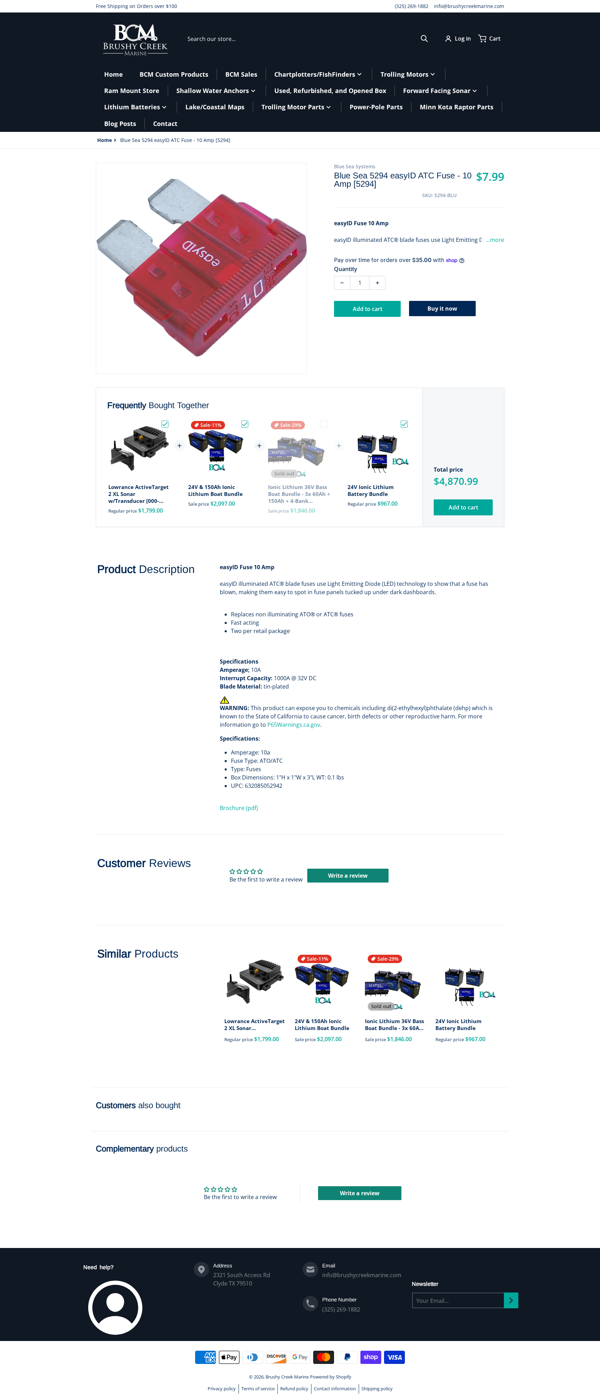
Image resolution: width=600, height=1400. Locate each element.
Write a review (348, 875)
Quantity (345, 269)
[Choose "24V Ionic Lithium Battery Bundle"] (404, 424)
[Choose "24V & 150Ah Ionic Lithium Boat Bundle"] (244, 424)
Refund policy (294, 1388)
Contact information (335, 1388)
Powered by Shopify (330, 1377)
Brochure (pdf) (239, 808)
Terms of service (258, 1388)
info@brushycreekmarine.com (469, 6)
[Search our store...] (424, 38)
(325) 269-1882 (411, 6)
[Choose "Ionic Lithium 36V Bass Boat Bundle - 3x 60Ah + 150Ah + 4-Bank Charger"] (324, 424)
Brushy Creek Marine (287, 1377)
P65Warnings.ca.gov (293, 724)
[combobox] (307, 38)
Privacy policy (222, 1388)
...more (495, 240)
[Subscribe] (511, 1300)
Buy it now (442, 308)
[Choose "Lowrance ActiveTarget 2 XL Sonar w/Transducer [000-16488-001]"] (164, 424)
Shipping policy (377, 1388)
